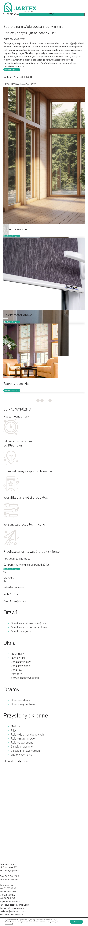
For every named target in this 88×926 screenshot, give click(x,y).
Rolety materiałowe (23, 613)
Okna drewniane (20, 540)
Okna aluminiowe (21, 536)
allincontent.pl (77, 795)
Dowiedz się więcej (12, 69)
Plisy (13, 605)
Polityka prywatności (46, 795)
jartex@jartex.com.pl (14, 461)
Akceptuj (76, 922)
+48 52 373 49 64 (8, 762)
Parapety (16, 548)
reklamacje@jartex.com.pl (13, 785)
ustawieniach (9, 924)
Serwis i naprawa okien (25, 552)
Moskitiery (17, 528)
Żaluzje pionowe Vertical (25, 625)
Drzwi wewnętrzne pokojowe (28, 497)
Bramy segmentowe (23, 578)
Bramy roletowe (20, 574)
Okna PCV (16, 544)
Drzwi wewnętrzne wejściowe (29, 502)
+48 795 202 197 (7, 769)
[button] (38, 275)
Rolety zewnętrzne (22, 617)
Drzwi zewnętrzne (21, 506)
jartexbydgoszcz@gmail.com (14, 779)
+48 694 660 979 (8, 766)
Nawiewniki (18, 532)
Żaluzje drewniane (22, 621)
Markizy (15, 601)
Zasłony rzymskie (21, 629)
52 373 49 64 (13, 14)
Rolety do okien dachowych (27, 609)
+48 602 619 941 (7, 772)
